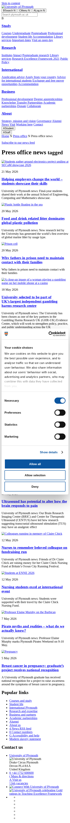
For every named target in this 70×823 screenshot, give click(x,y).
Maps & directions (21, 776)
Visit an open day (42, 40)
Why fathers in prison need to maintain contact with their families (33, 260)
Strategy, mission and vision (19, 121)
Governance (44, 121)
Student (8, 128)
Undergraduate (21, 33)
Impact (17, 55)
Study (6, 26)
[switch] (60, 412)
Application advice (13, 77)
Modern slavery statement (25, 739)
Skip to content (11, 3)
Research (9, 48)
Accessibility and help (24, 735)
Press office (20, 136)
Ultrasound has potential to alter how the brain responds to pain (34, 503)
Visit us (15, 779)
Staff (6, 132)
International (12, 70)
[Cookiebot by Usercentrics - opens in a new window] (49, 333)
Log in (39, 10)
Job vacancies (18, 783)
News (5, 124)
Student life (25, 36)
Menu (24, 10)
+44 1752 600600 (21, 772)
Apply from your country (40, 77)
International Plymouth (23, 707)
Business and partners (22, 714)
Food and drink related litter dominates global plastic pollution (33, 220)
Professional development (17, 99)
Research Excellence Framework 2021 (36, 58)
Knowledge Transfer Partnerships (22, 102)
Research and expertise (23, 711)
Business (8, 92)
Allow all (35, 463)
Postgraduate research (35, 55)
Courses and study (20, 700)
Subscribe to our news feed (18, 142)
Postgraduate (39, 33)
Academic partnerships (23, 718)
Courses (6, 33)
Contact (38, 124)
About (7, 113)
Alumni (56, 121)
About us (15, 725)
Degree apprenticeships (48, 99)
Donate (21, 106)
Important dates (21, 40)
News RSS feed (20, 728)
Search (9, 10)
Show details (49, 452)
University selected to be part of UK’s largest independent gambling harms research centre (30, 301)
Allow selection (35, 475)
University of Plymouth (23, 755)
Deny (35, 486)
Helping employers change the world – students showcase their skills (32, 181)
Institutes (7, 55)
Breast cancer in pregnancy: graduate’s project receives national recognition (33, 668)
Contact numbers (20, 732)
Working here (24, 124)
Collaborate (34, 106)
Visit (12, 124)
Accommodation (43, 36)
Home (5, 136)
